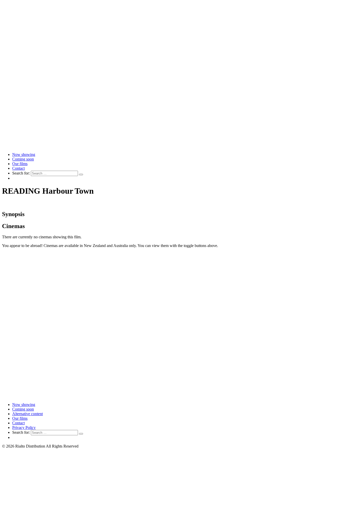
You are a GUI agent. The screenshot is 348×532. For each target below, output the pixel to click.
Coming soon (23, 159)
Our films (20, 164)
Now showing (23, 154)
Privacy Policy (24, 427)
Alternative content (27, 414)
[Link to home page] (174, 146)
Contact (18, 168)
